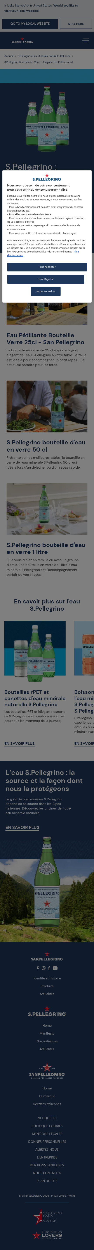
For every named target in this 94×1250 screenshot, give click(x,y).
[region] (47, 236)
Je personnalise (46, 291)
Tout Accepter (47, 267)
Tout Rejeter (45, 279)
